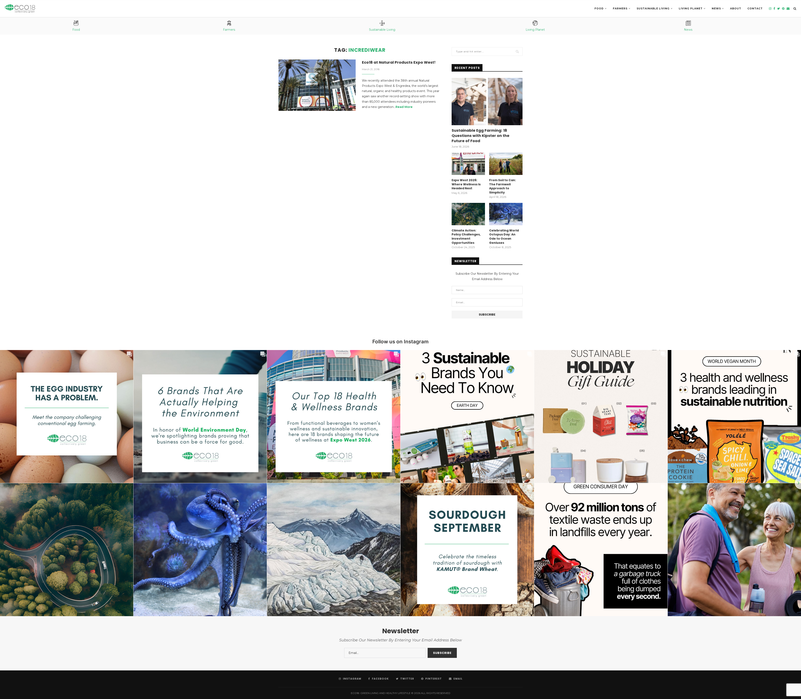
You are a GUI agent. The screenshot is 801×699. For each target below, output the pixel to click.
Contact (755, 8)
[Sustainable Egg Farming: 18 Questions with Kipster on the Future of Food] (487, 101)
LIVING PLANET (691, 8)
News (716, 8)
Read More (404, 107)
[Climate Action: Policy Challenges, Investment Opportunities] (468, 214)
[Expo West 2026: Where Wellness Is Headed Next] (468, 164)
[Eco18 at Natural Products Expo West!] (317, 85)
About (735, 8)
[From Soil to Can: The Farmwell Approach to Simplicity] (506, 164)
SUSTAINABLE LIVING (653, 8)
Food (599, 8)
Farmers (620, 8)
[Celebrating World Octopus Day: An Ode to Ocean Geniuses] (506, 214)
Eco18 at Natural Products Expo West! (399, 62)
